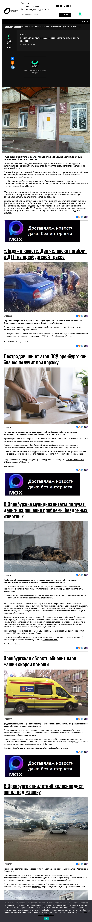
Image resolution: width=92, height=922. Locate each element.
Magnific (11, 466)
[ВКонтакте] (12, 58)
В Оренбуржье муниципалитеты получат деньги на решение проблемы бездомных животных (46, 510)
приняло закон (62, 603)
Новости (17, 27)
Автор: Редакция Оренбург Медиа (35, 72)
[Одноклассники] (12, 63)
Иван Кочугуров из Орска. (30, 633)
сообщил (12, 598)
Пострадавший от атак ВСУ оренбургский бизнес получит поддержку (46, 359)
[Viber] (87, 217)
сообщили (34, 336)
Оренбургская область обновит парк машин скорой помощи (40, 661)
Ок (47, 918)
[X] (85, 217)
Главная (8, 27)
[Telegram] (13, 67)
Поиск (65, 15)
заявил (53, 454)
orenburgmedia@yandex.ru (37, 9)
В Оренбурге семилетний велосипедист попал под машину (44, 788)
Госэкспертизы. (50, 640)
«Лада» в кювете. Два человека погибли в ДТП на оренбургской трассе (45, 253)
